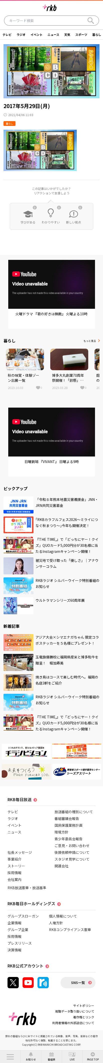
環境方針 (61, 831)
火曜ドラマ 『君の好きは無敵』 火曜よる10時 (52, 313)
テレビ (7, 34)
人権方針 (56, 922)
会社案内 (15, 879)
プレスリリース (20, 943)
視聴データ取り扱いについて (74, 1011)
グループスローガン (23, 916)
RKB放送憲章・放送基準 (27, 887)
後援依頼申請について (72, 852)
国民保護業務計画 (68, 825)
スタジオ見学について (72, 859)
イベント (36, 34)
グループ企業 (18, 929)
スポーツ (81, 34)
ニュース (53, 34)
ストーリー (16, 865)
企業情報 (15, 922)
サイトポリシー (83, 1005)
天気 (67, 34)
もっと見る (90, 341)
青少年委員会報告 (68, 838)
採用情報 (15, 872)
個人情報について (63, 916)
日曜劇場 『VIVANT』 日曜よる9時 (51, 461)
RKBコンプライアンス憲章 (70, 929)
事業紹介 (15, 859)
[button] (10, 1056)
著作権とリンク (83, 1017)
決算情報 (15, 949)
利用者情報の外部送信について (73, 1023)
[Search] (91, 20)
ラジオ (21, 34)
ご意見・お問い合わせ (72, 845)
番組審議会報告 (66, 818)
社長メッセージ (20, 852)
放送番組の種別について (73, 811)
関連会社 (61, 865)
